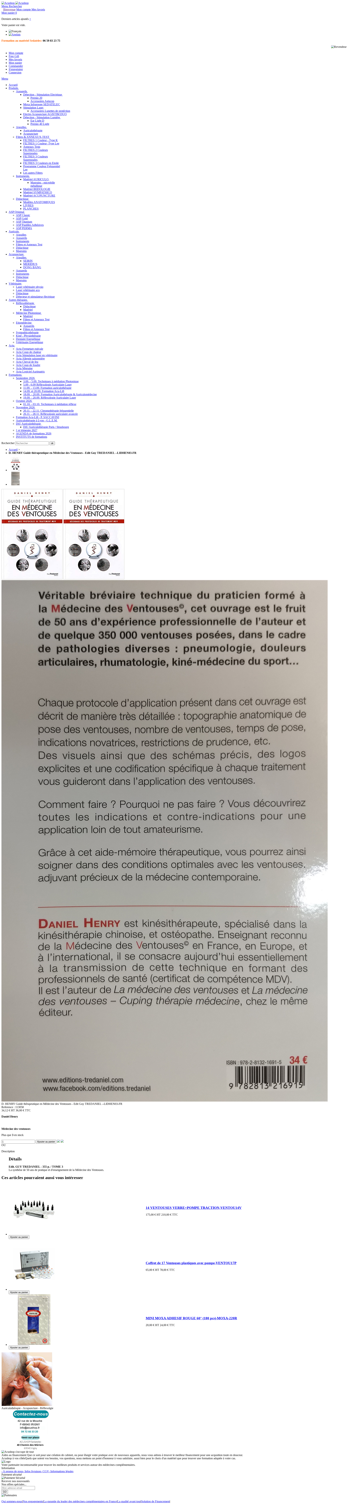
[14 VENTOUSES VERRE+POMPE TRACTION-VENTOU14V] (34, 1233)
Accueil (13, 449)
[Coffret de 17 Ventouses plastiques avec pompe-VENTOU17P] (34, 1288)
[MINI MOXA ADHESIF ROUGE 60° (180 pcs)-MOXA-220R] (34, 1343)
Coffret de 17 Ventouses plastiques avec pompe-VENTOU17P (191, 1263)
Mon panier (15, 62)
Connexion (15, 72)
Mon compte (16, 52)
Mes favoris (15, 59)
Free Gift (14, 56)
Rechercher (8, 443)
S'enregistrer (16, 69)
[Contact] (30, 1448)
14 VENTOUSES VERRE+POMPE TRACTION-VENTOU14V (194, 1208)
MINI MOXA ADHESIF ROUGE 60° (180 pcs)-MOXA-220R (191, 1318)
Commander (16, 66)
